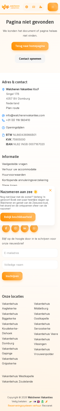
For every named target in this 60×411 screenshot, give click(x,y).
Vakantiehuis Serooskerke (42, 326)
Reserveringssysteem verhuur (24, 405)
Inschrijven (12, 276)
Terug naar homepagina (30, 45)
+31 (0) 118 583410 (18, 120)
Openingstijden (15, 127)
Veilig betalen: (19, 401)
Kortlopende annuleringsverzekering (25, 180)
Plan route (12, 108)
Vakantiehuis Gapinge (10, 351)
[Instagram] (15, 228)
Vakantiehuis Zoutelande (17, 381)
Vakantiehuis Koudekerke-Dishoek (10, 328)
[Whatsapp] (34, 228)
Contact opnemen (30, 58)
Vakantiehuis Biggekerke (10, 316)
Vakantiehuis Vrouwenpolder (44, 352)
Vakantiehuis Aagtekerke (10, 306)
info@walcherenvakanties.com (25, 115)
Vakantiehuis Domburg (10, 341)
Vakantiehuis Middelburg (42, 306)
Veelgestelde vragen (14, 164)
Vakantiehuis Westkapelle (18, 376)
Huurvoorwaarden (14, 174)
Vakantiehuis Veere (46, 334)
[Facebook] (6, 228)
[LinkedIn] (25, 228)
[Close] (50, 190)
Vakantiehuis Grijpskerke (10, 361)
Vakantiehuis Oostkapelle (42, 316)
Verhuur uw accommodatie (19, 169)
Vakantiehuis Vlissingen (42, 342)
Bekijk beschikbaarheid (18, 216)
